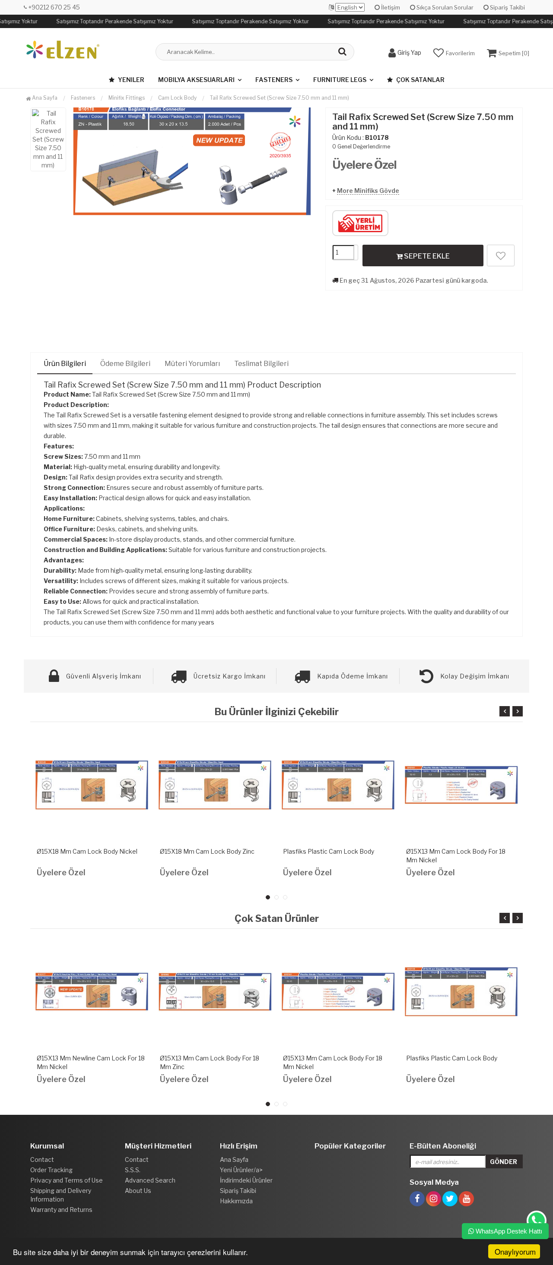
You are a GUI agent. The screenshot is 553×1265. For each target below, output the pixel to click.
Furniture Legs (339, 79)
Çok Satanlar (420, 79)
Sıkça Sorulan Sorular (444, 7)
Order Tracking (51, 1170)
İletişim (390, 7)
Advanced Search (150, 1180)
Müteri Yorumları (192, 364)
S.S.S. (132, 1170)
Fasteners (273, 79)
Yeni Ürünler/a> (241, 1170)
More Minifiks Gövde (368, 190)
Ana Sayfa (44, 98)
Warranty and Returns (61, 1209)
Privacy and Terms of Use (66, 1180)
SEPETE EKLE (426, 256)
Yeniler (130, 79)
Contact (42, 1159)
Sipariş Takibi (507, 7)
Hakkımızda (236, 1201)
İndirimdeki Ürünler (246, 1180)
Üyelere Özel (364, 164)
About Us (138, 1190)
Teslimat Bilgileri (261, 364)
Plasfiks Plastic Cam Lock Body (328, 851)
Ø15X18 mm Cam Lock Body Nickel (87, 851)
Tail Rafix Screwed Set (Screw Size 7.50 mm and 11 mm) (279, 98)
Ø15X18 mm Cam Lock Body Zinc (207, 851)
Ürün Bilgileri (65, 364)
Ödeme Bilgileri (125, 364)
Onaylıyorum (515, 1251)
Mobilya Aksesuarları (196, 79)
